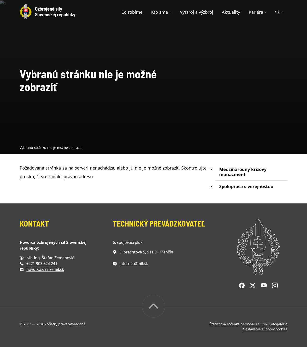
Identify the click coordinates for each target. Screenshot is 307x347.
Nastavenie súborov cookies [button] (265, 329)
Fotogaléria (278, 324)
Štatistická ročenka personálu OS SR (238, 324)
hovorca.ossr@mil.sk (45, 269)
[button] (161, 12)
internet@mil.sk (133, 263)
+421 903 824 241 (41, 263)
